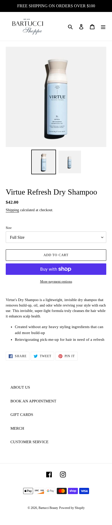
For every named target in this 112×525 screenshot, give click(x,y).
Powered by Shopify (72, 508)
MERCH (17, 428)
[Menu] (103, 26)
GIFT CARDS (21, 415)
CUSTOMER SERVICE (29, 442)
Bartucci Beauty (48, 508)
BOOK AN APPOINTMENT (33, 401)
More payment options (56, 281)
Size (9, 228)
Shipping (12, 210)
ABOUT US (20, 387)
